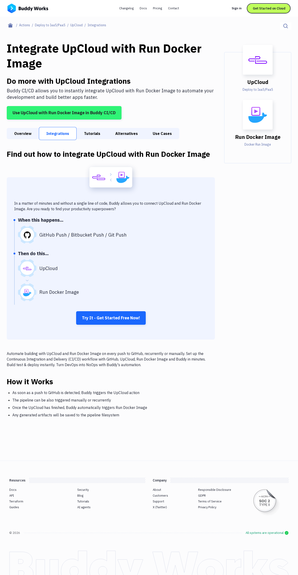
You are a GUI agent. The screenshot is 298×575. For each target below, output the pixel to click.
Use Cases (162, 133)
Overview (22, 133)
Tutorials (92, 133)
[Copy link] (58, 381)
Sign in (237, 8)
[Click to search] (285, 26)
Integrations (57, 133)
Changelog (126, 8)
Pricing (157, 8)
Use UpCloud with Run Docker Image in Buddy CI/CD (64, 112)
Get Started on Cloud (269, 8)
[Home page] (13, 25)
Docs (143, 8)
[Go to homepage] (27, 8)
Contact (173, 8)
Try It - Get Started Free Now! (111, 318)
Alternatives (126, 133)
